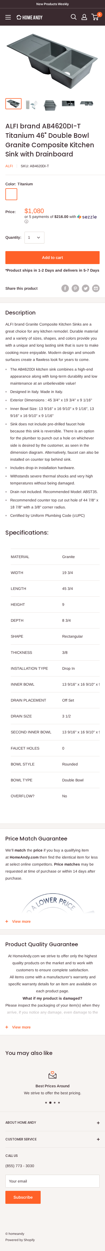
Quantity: (13, 237)
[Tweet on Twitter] (85, 288)
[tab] (52, 807)
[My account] (84, 17)
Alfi (9, 166)
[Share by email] (96, 288)
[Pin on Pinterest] (75, 288)
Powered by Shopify (20, 1240)
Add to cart (52, 257)
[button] (62, 219)
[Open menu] (8, 17)
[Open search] (74, 17)
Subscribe (23, 1197)
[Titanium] (11, 194)
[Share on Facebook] (65, 288)
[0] (95, 17)
